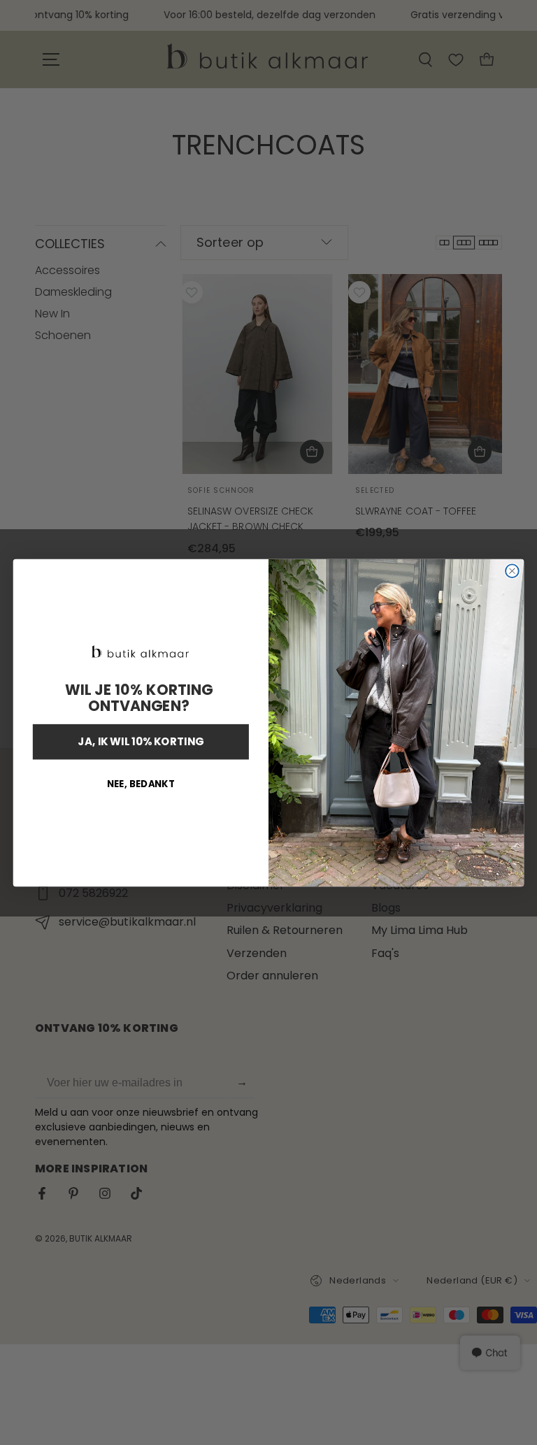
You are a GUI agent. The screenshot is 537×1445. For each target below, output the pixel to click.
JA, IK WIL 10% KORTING (140, 741)
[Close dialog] (512, 570)
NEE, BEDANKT (141, 784)
